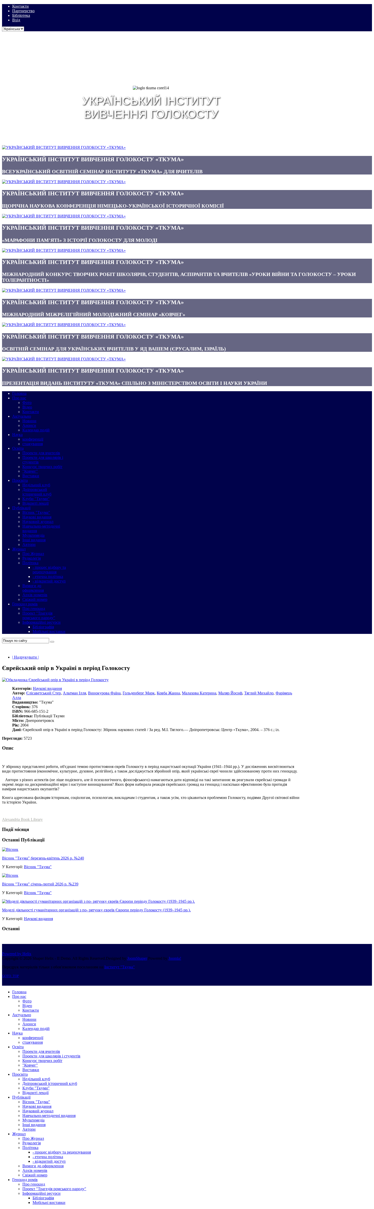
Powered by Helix (16, 954)
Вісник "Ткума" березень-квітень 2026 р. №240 (43, 858)
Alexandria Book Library (22, 819)
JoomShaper (137, 958)
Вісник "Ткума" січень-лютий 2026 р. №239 (40, 884)
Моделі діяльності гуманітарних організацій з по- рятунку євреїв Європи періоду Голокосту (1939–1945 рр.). (96, 910)
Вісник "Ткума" (38, 867)
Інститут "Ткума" (119, 967)
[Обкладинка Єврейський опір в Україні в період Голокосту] (55, 680)
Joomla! (174, 958)
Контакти (20, 6)
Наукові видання (47, 688)
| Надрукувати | (25, 657)
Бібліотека (21, 15)
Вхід (16, 20)
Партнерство (23, 11)
